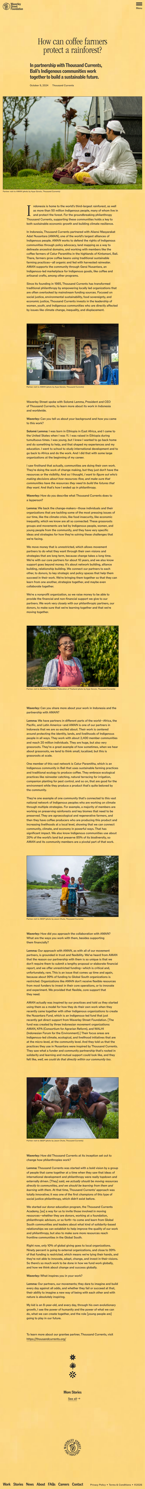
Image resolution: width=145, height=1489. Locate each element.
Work (6, 1484)
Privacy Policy (98, 1485)
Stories (18, 1484)
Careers (63, 1484)
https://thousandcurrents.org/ (46, 1339)
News (30, 1484)
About (40, 1484)
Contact (77, 1484)
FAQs (52, 1484)
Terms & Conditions (120, 1485)
